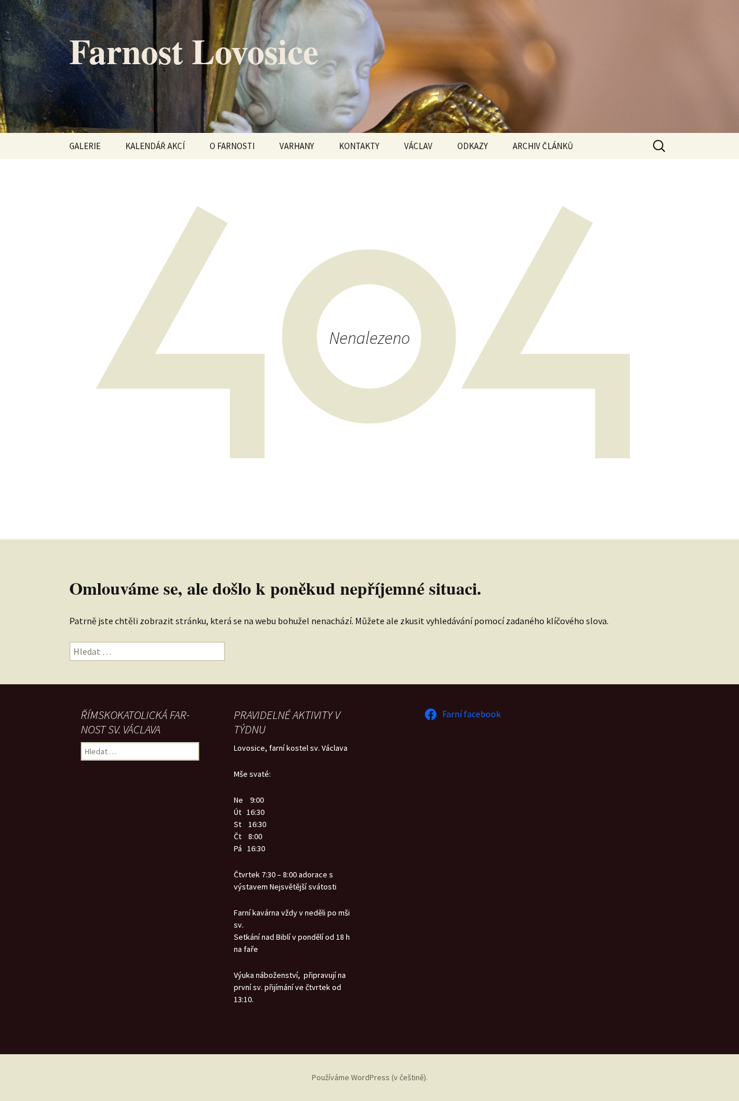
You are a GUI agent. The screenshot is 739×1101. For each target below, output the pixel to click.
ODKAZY (472, 145)
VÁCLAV (418, 145)
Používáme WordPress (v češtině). (370, 1077)
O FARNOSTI (232, 145)
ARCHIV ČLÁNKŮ (543, 145)
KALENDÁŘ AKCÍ (155, 145)
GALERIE (84, 145)
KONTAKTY (359, 145)
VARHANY (296, 145)
